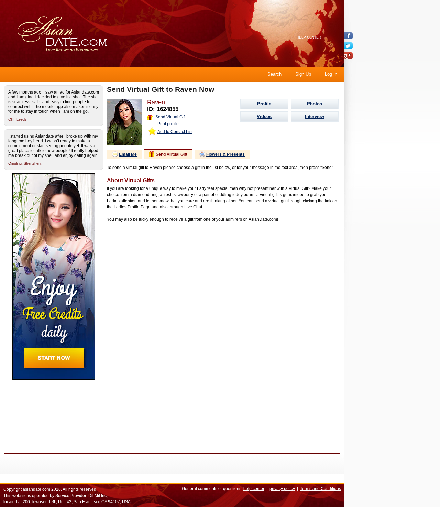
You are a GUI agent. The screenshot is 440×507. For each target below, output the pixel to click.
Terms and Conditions (320, 488)
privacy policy (282, 488)
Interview (314, 116)
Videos (264, 116)
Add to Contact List (174, 131)
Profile (264, 103)
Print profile (168, 123)
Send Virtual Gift (170, 117)
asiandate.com (36, 489)
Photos (314, 103)
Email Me (128, 154)
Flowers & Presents (225, 154)
